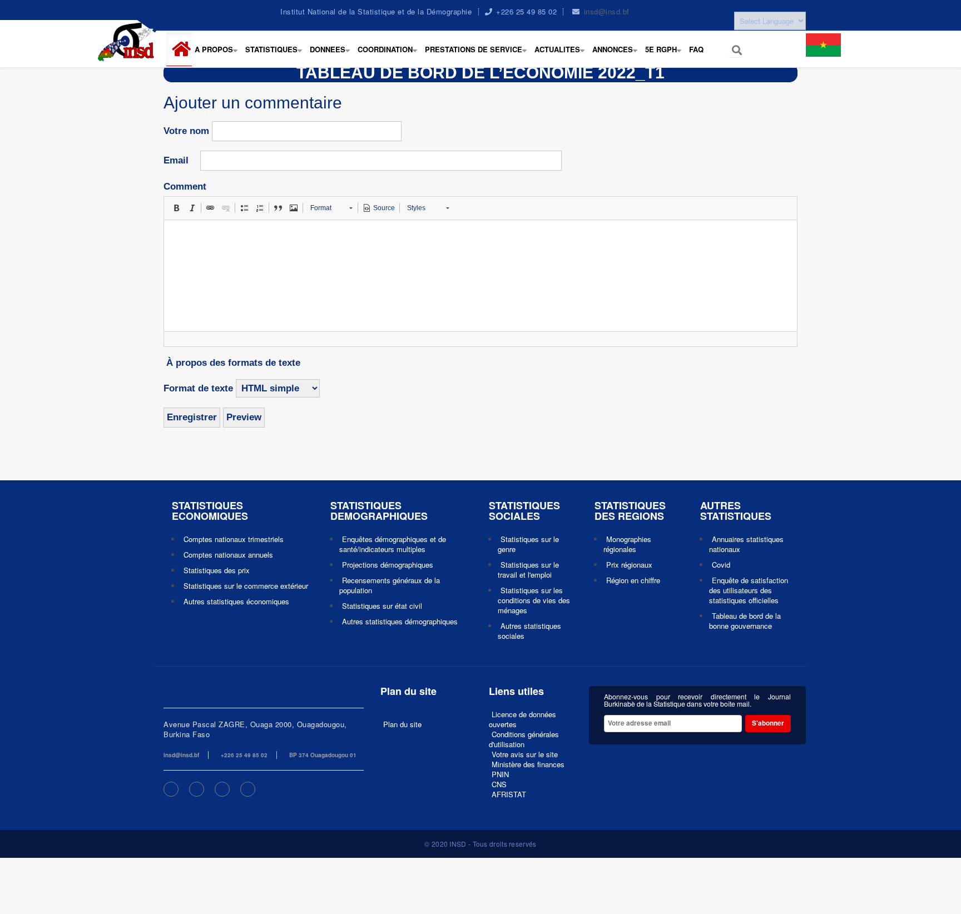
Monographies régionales (627, 544)
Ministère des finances (528, 764)
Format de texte (198, 388)
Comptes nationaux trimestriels (234, 539)
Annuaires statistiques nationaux (746, 544)
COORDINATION (390, 55)
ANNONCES (617, 55)
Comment (185, 186)
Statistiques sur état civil (382, 605)
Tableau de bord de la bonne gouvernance (745, 620)
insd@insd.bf (607, 11)
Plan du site (402, 724)
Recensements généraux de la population (389, 585)
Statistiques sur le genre (528, 544)
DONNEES (332, 55)
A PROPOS (218, 55)
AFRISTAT (509, 794)
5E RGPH (665, 55)
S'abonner (768, 723)
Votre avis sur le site (525, 754)
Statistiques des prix (217, 570)
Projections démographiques (387, 564)
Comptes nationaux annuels (228, 554)
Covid (721, 564)
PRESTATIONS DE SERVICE (478, 55)
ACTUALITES (562, 55)
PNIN (500, 774)
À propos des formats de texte (233, 362)
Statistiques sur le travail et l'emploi (528, 569)
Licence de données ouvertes (522, 719)
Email (176, 160)
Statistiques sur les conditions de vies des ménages (534, 600)
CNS (499, 784)
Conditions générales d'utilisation (524, 739)
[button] (183, 49)
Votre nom (186, 131)
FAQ (696, 49)
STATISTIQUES (276, 55)
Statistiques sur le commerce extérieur (246, 585)
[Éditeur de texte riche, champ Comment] (480, 275)
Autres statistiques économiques (236, 601)
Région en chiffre (633, 580)
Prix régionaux (629, 564)
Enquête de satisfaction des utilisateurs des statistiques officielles (748, 590)
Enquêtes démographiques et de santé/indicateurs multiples (392, 544)
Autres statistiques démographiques (400, 621)
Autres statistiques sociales (529, 630)
